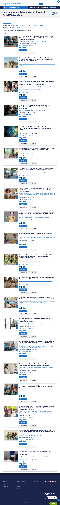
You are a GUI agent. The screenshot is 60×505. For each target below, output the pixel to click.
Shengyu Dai (37, 41)
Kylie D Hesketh (42, 367)
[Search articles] (41, 4)
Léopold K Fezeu (33, 86)
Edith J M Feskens (49, 237)
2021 (28, 25)
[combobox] (34, 4)
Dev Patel (34, 217)
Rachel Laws (47, 367)
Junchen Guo (21, 131)
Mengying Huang (51, 131)
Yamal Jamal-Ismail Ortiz (24, 193)
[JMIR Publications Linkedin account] (50, 481)
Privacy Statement (34, 481)
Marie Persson (28, 347)
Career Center (47, 4)
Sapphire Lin (31, 281)
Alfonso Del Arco (40, 194)
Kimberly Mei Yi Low (28, 172)
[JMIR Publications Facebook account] (49, 481)
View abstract (22, 73)
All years (12, 25)
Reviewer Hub (5, 484)
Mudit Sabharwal (27, 323)
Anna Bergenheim (22, 346)
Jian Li (44, 110)
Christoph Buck (47, 86)
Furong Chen (26, 131)
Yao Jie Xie (34, 302)
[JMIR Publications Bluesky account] (45, 481)
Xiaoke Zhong (32, 41)
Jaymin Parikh (22, 324)
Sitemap (32, 484)
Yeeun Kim (21, 390)
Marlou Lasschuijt (35, 237)
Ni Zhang (21, 435)
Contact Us (33, 483)
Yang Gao (34, 301)
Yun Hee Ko (36, 390)
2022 (25, 25)
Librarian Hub (5, 486)
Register (55, 4)
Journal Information (34, 7)
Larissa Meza (24, 412)
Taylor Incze (31, 259)
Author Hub (5, 481)
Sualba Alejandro (46, 217)
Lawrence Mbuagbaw (30, 261)
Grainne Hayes (43, 87)
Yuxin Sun (33, 110)
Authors (18, 483)
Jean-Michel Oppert (37, 89)
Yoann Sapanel (37, 281)
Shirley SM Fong (22, 302)
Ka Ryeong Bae (26, 390)
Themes (18, 484)
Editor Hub (5, 483)
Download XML (33, 53)
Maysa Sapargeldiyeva (38, 412)
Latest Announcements (21, 481)
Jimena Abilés (46, 193)
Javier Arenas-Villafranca (24, 194)
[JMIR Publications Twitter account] (47, 481)
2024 (20, 25)
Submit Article (53, 7)
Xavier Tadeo (21, 281)
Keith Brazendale (39, 217)
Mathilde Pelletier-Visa (48, 456)
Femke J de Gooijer (22, 237)
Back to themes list (7, 23)
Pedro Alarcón (52, 193)
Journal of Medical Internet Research (12, 7)
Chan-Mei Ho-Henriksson (37, 346)
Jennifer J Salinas (22, 411)
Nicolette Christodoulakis (24, 259)
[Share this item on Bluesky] (53, 13)
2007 (42, 25)
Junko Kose (21, 86)
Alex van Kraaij (29, 237)
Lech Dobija (30, 456)
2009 (37, 25)
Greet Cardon (31, 89)
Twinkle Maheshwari (50, 323)
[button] (58, 1)
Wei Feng (24, 110)
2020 (30, 25)
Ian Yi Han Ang (47, 172)
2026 (16, 25)
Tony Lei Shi (30, 301)
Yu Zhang (25, 435)
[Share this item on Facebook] (56, 13)
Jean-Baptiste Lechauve (23, 456)
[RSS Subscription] (55, 481)
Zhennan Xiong (46, 301)
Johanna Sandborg (22, 367)
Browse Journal (43, 7)
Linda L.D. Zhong (28, 302)
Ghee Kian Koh (22, 172)
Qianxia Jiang (21, 217)
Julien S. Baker (39, 302)
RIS (19, 27)
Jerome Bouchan (27, 86)
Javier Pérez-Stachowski (39, 193)
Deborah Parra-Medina (46, 412)
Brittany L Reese (29, 367)
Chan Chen (31, 131)
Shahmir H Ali (35, 172)
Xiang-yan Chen (52, 301)
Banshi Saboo (21, 323)
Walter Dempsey (39, 64)
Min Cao (36, 110)
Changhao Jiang (43, 41)
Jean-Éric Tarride (22, 261)
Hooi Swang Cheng (41, 172)
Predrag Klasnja (33, 64)
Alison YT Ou (25, 301)
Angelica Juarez (30, 412)
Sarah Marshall (36, 367)
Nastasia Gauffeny (40, 86)
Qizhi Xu (40, 435)
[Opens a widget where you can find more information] (53, 503)
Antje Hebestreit (49, 87)
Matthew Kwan (44, 259)
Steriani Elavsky (30, 87)
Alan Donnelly (24, 87)
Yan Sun (20, 301)
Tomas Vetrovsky (25, 89)
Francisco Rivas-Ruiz (33, 194)
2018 (35, 25)
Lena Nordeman (41, 347)
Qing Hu (20, 41)
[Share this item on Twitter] (54, 13)
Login (52, 4)
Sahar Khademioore (37, 259)
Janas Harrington (36, 87)
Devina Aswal (38, 323)
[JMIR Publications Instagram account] (53, 481)
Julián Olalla (21, 195)
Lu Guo (37, 435)
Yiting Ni (20, 110)
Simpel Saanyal (28, 324)
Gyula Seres (26, 281)
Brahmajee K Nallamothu (47, 64)
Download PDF (24, 53)
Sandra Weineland (34, 347)
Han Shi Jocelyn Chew (44, 281)
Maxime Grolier (41, 456)
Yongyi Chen (45, 131)
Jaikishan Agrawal (34, 324)
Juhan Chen (40, 110)
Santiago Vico (31, 193)
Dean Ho (50, 281)
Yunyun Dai (36, 131)
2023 (23, 25)
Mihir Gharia (33, 323)
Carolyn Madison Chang (31, 435)
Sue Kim (40, 390)
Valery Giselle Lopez (30, 411)
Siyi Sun (24, 41)
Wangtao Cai (28, 110)
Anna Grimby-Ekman (46, 346)
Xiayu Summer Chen (28, 217)
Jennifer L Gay (36, 411)
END (14, 27)
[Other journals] (27, 7)
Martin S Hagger (39, 301)
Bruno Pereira (35, 456)
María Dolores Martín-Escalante (49, 194)
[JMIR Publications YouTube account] (52, 481)
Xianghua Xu (40, 131)
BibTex (16, 27)
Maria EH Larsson (29, 346)
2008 (40, 25)
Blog (18, 488)
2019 (32, 25)
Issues (18, 486)
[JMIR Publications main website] (13, 4)
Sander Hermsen (42, 237)
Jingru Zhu (28, 41)
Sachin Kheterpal (26, 64)
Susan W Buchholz (43, 411)
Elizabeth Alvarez (50, 259)
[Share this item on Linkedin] (53, 14)
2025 (18, 25)
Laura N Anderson (37, 261)
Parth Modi (43, 323)
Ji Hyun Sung (31, 390)
